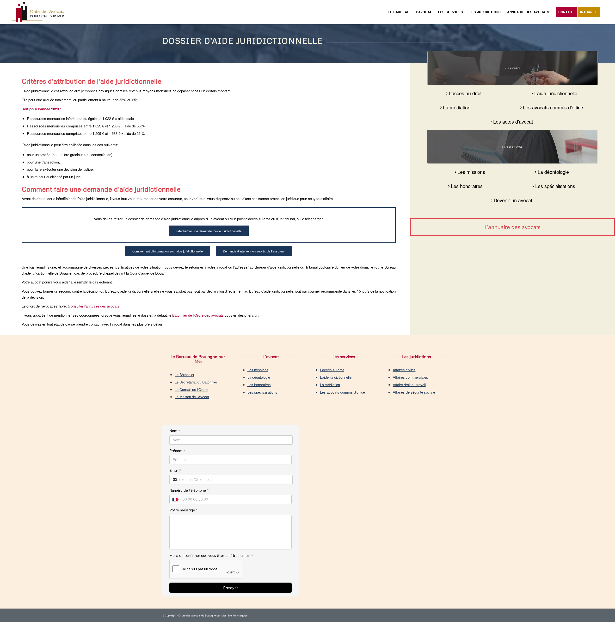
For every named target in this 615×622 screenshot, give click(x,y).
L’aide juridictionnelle (335, 377)
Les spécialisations (262, 392)
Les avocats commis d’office (342, 392)
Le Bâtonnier (184, 374)
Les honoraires (259, 384)
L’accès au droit (332, 369)
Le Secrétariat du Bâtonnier (196, 381)
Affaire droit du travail (409, 384)
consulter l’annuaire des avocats (94, 305)
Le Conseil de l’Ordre (191, 389)
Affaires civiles (404, 369)
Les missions (257, 369)
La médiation (330, 384)
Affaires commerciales (410, 377)
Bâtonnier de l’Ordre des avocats (198, 315)
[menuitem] (399, 12)
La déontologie (258, 377)
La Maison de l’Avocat (192, 396)
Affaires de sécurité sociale (414, 392)
